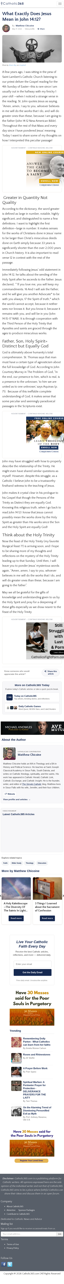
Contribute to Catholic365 (18, 1214)
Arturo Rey (13, 65)
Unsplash (22, 65)
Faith (5, 863)
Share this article (52, 672)
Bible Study (16, 863)
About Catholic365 (15, 1206)
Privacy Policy (13, 1248)
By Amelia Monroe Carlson (34, 1048)
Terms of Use (13, 1244)
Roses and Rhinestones (36, 1054)
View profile (30, 29)
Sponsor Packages (26, 1210)
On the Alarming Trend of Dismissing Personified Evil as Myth (37, 1110)
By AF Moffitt (29, 1058)
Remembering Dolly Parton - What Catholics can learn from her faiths (36, 1041)
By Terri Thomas (30, 1101)
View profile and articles (17, 799)
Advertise (11, 1210)
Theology (29, 863)
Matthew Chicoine (25, 25)
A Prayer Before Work (35, 1068)
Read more (16, 918)
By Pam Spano (29, 1072)
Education (42, 863)
